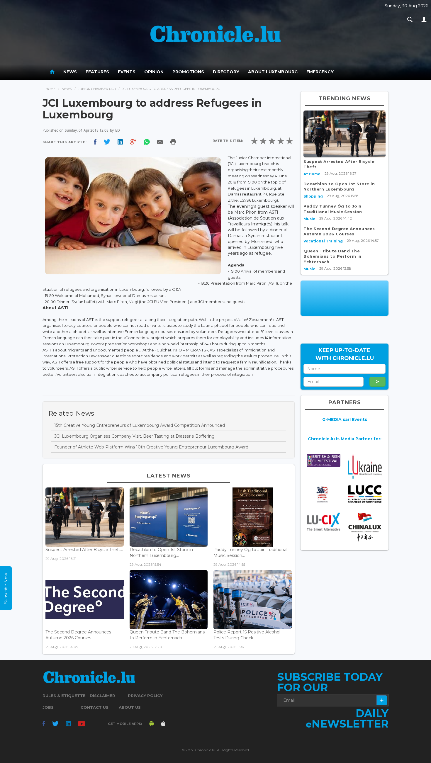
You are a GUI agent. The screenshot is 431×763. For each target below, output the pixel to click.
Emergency (320, 71)
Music (309, 219)
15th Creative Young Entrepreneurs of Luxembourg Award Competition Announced (139, 425)
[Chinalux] (365, 527)
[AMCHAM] (323, 494)
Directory (226, 71)
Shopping (313, 196)
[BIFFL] (323, 460)
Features (97, 71)
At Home (311, 174)
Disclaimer (102, 695)
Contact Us (94, 707)
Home (50, 89)
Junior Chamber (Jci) (97, 89)
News (70, 71)
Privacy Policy (145, 695)
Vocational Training (323, 241)
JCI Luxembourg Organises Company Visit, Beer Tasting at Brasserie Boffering (134, 436)
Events (126, 71)
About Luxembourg (273, 71)
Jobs (48, 707)
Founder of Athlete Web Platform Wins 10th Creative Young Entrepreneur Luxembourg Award (151, 447)
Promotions (188, 71)
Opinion (154, 71)
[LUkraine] (365, 466)
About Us (130, 707)
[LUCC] (365, 494)
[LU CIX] (323, 521)
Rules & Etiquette (64, 695)
